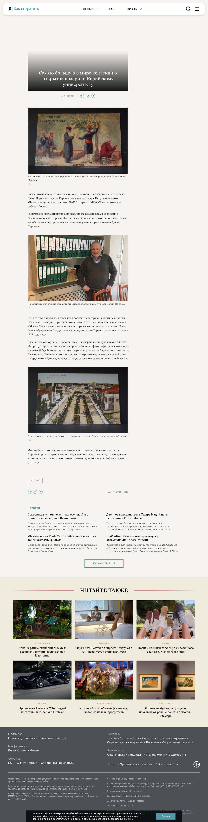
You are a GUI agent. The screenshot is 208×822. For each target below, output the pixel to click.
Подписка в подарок (51, 738)
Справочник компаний (57, 762)
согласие (81, 816)
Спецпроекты (152, 738)
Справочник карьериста (125, 742)
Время (110, 9)
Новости (34, 508)
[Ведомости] (9, 9)
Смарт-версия (27, 762)
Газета (112, 738)
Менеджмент (155, 754)
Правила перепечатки (136, 764)
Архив (111, 764)
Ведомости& (177, 754)
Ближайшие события (23, 750)
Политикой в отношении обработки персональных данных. (101, 819)
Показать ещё (104, 563)
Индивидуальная (20, 738)
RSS (10, 762)
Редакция (135, 754)
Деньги (88, 9)
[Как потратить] (26, 9)
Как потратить (175, 738)
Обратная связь (167, 764)
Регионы (152, 742)
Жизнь (131, 9)
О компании (116, 754)
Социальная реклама (177, 742)
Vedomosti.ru (129, 738)
